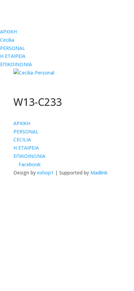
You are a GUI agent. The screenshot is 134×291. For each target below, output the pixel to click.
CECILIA (22, 139)
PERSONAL (12, 48)
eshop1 (45, 172)
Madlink (99, 172)
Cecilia (7, 40)
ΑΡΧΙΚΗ (8, 31)
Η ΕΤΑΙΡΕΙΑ (12, 56)
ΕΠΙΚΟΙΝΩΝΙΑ (16, 64)
